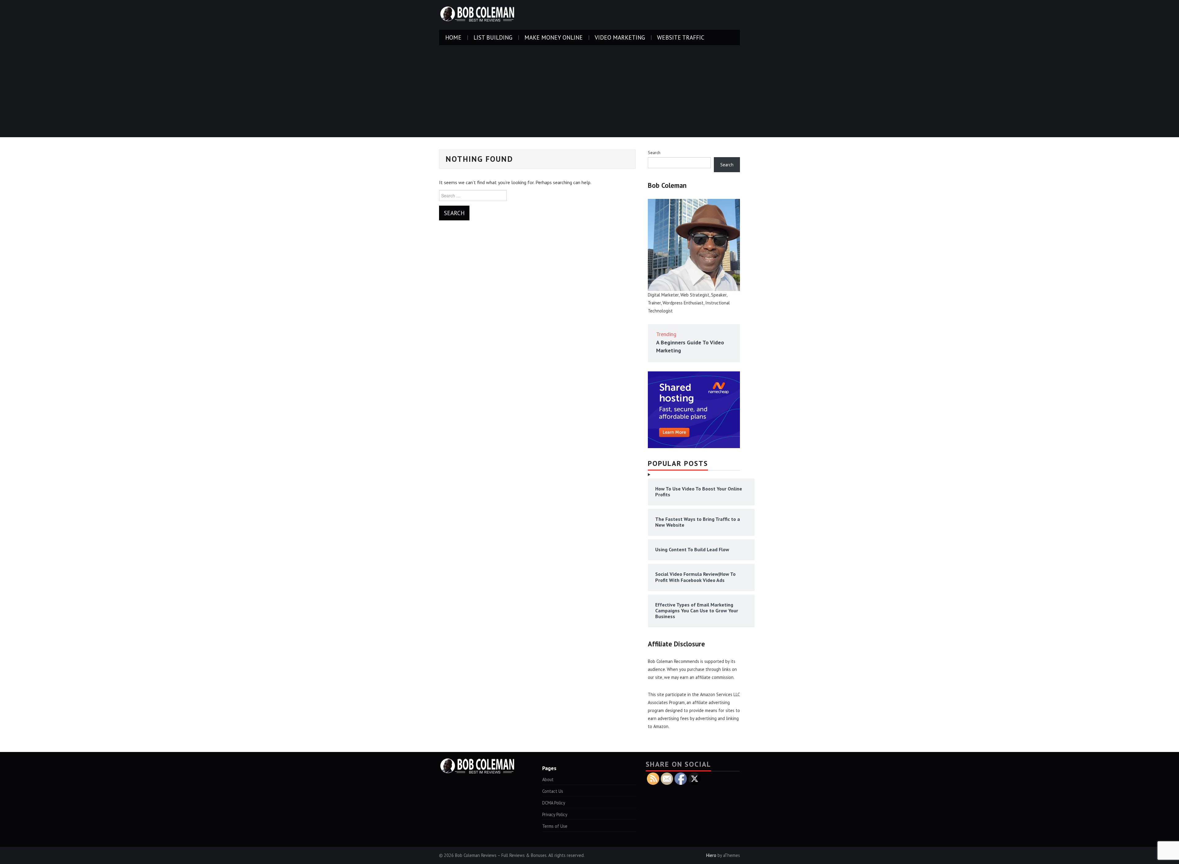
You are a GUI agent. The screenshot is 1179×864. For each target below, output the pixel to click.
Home (453, 37)
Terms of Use (554, 826)
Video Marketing (620, 37)
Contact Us (552, 791)
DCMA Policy (553, 803)
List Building (492, 37)
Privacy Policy (554, 814)
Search (654, 152)
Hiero (711, 855)
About (548, 779)
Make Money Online (553, 37)
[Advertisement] (589, 91)
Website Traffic (680, 37)
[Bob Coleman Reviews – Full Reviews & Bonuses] (477, 14)
